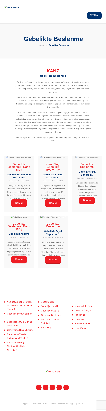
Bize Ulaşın (81, 328)
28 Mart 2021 (24, 181)
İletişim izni (80, 315)
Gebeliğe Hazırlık (49, 306)
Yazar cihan (13, 181)
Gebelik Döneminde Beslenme (19, 176)
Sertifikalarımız (82, 323)
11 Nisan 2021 (24, 237)
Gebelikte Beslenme (16, 165)
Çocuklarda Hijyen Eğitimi (20, 330)
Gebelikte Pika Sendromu (87, 173)
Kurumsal (80, 319)
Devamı (19, 203)
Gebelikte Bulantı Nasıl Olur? (53, 176)
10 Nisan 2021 (92, 178)
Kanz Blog (52, 164)
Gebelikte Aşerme (19, 233)
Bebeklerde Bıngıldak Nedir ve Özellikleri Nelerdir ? (18, 346)
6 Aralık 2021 (58, 237)
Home (41, 45)
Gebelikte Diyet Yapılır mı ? (53, 233)
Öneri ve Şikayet (83, 310)
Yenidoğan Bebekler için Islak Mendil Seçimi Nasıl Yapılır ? (19, 306)
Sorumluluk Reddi (84, 306)
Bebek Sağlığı (48, 302)
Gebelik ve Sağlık (50, 311)
